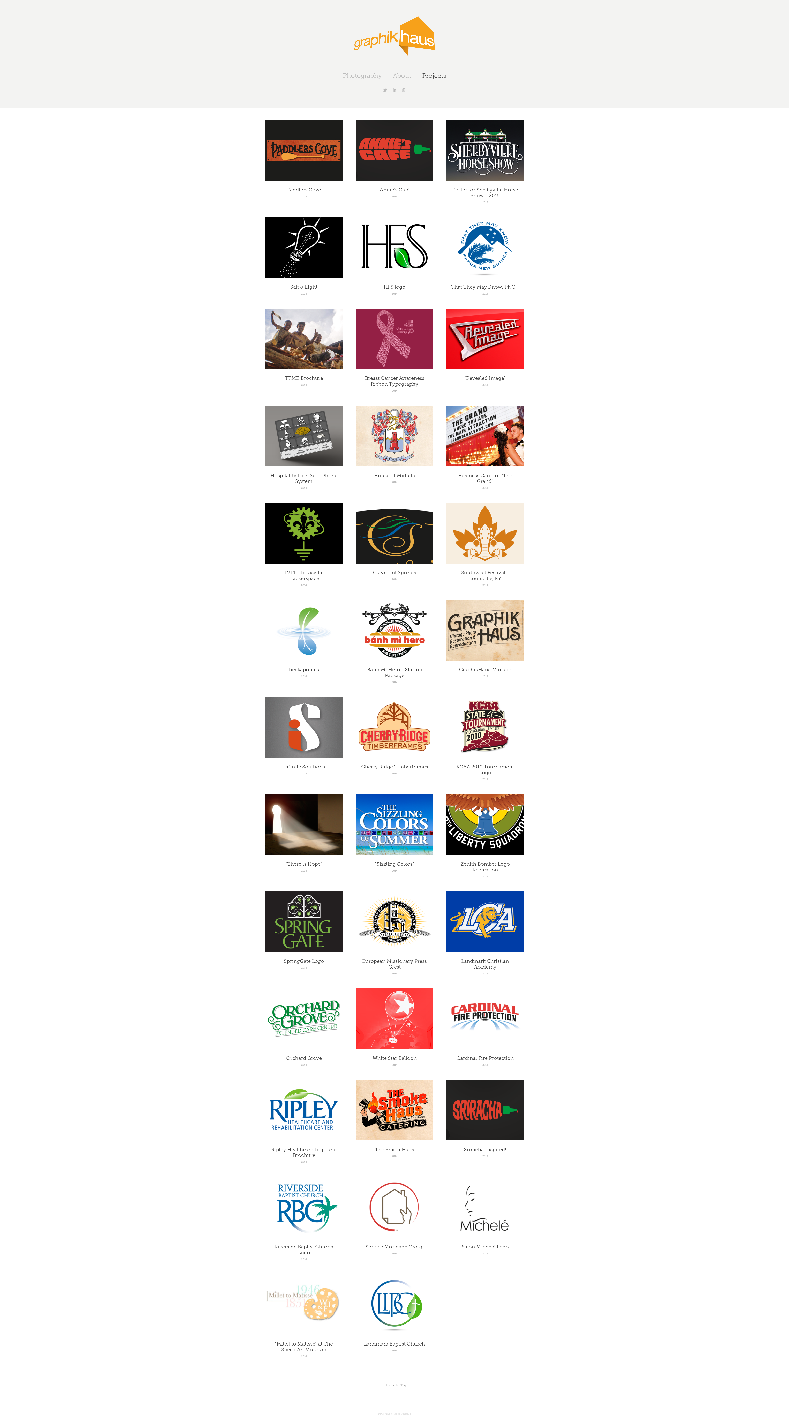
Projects (434, 75)
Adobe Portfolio (402, 1413)
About (402, 75)
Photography (362, 75)
